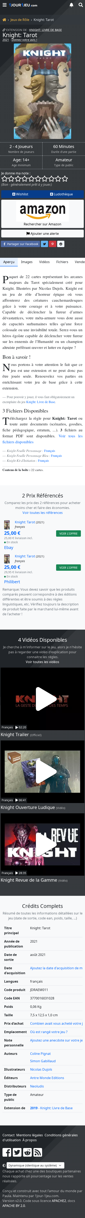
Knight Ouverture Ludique (28, 807)
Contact (8, 1135)
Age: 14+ (21, 159)
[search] (80, 5)
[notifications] (71, 5)
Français (49, 450)
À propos (29, 1140)
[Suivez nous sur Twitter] (17, 1155)
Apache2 (59, 1201)
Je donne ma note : (15, 173)
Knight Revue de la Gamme (29, 880)
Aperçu (8, 262)
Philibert (12, 581)
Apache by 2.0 (13, 1205)
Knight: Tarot (19, 35)
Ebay (8, 547)
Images (27, 262)
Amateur (63, 159)
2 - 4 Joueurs (21, 146)
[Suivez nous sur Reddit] (27, 1155)
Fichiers (62, 262)
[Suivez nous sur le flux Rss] (37, 1155)
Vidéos (44, 262)
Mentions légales (29, 1135)
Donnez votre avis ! (24, 40)
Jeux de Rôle (20, 19)
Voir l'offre (68, 533)
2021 (5, 40)
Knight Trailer (15, 734)
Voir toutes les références (42, 512)
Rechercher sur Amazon (42, 224)
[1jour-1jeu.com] (36, 5)
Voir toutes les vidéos (42, 662)
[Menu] (4, 5)
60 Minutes (63, 146)
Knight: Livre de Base (45, 30)
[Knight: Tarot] (42, 91)
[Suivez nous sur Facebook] (6, 1155)
